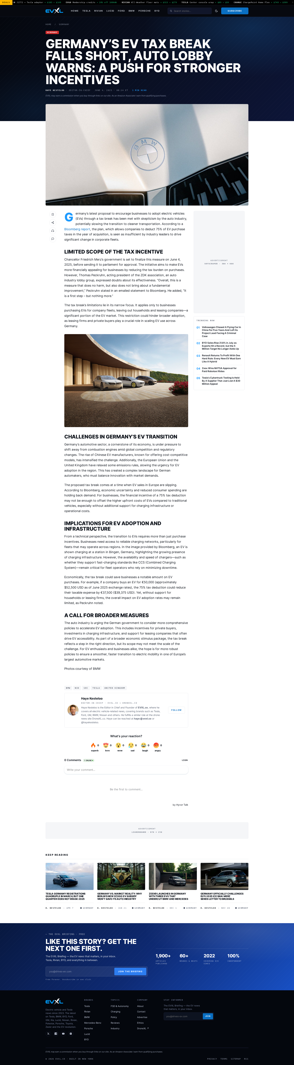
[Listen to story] (52, 230)
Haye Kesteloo (92, 698)
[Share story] (52, 222)
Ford (121, 11)
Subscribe (235, 11)
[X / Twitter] (48, 1033)
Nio (77, 688)
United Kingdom (114, 688)
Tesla (86, 11)
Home (75, 11)
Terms (223, 1059)
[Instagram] (71, 1033)
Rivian (98, 11)
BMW (132, 11)
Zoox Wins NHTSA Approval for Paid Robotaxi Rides (219, 369)
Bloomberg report (77, 229)
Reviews (115, 1022)
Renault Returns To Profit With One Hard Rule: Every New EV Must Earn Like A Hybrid (221, 358)
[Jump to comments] (52, 239)
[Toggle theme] (216, 11)
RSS (246, 1059)
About (140, 1006)
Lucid (110, 11)
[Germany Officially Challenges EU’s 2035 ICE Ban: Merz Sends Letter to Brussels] (225, 876)
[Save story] (52, 214)
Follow (176, 710)
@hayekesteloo (89, 722)
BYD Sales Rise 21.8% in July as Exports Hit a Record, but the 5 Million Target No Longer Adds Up (220, 345)
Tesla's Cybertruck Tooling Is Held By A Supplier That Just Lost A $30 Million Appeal (221, 380)
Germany (64, 24)
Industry (115, 1028)
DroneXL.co (98, 718)
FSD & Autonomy (120, 1006)
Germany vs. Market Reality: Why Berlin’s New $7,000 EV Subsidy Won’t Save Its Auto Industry (119, 896)
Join (208, 1016)
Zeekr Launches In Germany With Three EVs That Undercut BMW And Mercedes (168, 896)
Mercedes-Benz (92, 1022)
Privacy (212, 1059)
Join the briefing (130, 971)
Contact (141, 1011)
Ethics (140, 1022)
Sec (86, 688)
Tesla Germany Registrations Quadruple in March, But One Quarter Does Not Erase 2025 (65, 896)
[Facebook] (56, 1033)
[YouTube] (63, 1033)
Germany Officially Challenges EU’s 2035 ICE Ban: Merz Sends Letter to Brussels (222, 896)
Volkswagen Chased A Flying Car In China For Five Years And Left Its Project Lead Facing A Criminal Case (221, 331)
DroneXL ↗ (143, 1028)
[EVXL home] (54, 11)
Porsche (144, 11)
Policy (114, 1017)
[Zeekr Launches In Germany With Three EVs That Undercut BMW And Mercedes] (173, 876)
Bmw (68, 688)
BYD (157, 11)
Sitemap (236, 1059)
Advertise (142, 1017)
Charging (115, 1011)
